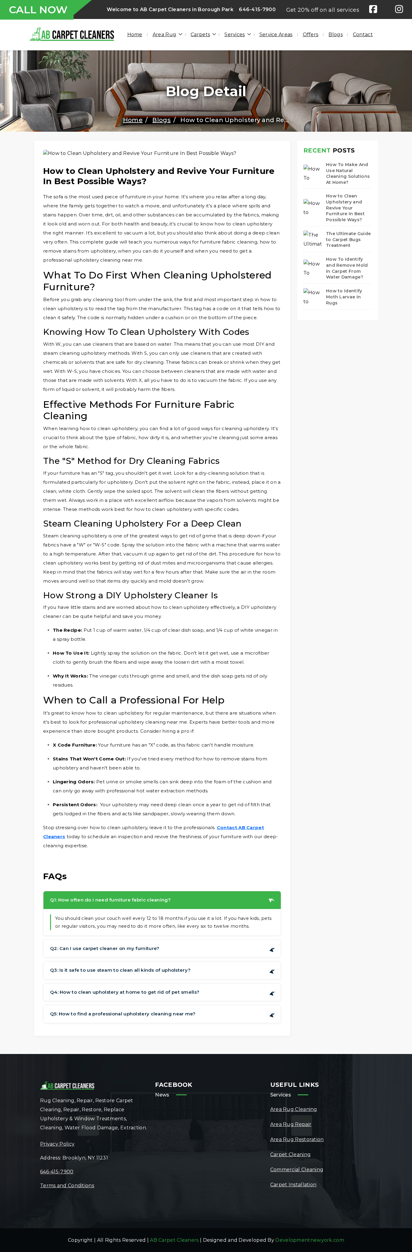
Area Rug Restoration (297, 1139)
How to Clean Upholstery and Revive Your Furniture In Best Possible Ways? (345, 207)
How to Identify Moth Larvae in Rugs (344, 296)
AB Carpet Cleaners (174, 1240)
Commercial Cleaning (297, 1169)
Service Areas (276, 34)
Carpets (200, 34)
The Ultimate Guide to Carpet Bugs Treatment (348, 239)
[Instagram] (399, 9)
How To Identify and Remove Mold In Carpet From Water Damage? (347, 268)
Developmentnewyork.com (309, 1240)
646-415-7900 (257, 9)
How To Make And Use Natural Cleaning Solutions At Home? (348, 173)
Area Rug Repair (291, 1124)
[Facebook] (373, 9)
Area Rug (164, 34)
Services (234, 34)
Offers (311, 34)
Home (134, 34)
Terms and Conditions (67, 1185)
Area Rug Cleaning (293, 1109)
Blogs (335, 34)
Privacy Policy (57, 1144)
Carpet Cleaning (290, 1154)
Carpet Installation (293, 1185)
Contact (363, 34)
